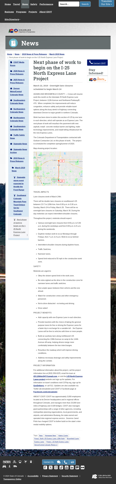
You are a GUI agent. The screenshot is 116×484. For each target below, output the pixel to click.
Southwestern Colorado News (17, 128)
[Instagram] (56, 467)
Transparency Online (12, 479)
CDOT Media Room (17, 63)
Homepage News (50, 435)
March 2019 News (56, 54)
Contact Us (49, 462)
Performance (46, 4)
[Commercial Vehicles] (15, 466)
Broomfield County (73, 438)
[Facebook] (45, 467)
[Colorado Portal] (102, 476)
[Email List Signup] (77, 467)
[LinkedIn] (72, 467)
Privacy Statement (50, 476)
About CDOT (45, 11)
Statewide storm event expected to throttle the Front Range (19, 183)
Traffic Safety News (17, 136)
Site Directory (12, 19)
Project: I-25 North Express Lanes (57, 442)
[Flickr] (82, 467)
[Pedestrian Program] (10, 466)
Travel (16, 4)
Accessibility (33, 476)
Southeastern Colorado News (17, 101)
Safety (33, 4)
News (25, 4)
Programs (21, 11)
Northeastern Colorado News (17, 119)
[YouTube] (66, 467)
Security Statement (70, 476)
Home (8, 4)
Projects (33, 11)
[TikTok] (61, 467)
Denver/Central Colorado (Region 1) (45, 445)
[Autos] (4, 466)
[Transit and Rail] (20, 462)
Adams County (63, 435)
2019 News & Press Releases (34, 54)
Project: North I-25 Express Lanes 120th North (49, 438)
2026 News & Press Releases (17, 72)
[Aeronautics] (25, 462)
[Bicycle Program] (14, 462)
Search (85, 4)
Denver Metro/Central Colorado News (16, 92)
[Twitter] (50, 467)
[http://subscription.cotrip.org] (97, 79)
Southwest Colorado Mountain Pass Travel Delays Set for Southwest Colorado (19, 204)
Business (9, 11)
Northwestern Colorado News (17, 110)
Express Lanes (39, 442)
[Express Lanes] (7, 462)
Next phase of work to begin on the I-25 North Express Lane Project (20, 227)
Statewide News (20, 144)
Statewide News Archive (18, 151)
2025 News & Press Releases (17, 81)
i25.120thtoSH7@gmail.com (45, 376)
